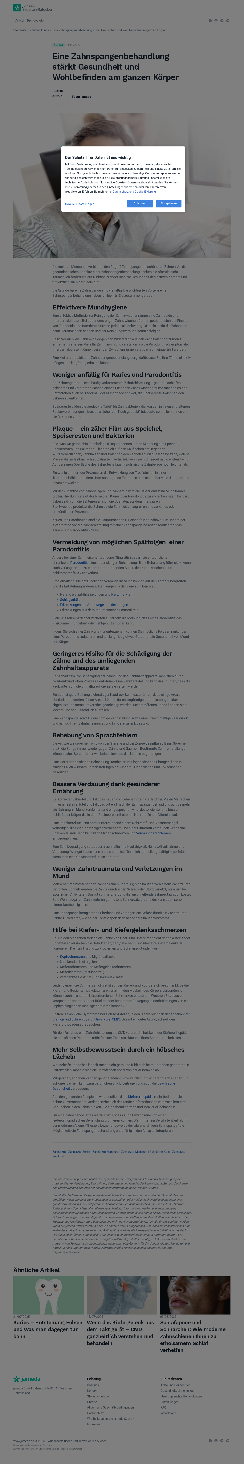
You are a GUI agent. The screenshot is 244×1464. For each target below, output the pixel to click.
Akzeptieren (168, 203)
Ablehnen (140, 203)
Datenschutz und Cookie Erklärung (134, 191)
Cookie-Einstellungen (79, 204)
